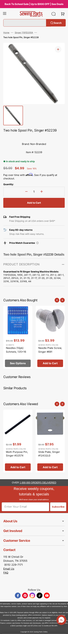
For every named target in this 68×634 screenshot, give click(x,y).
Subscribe (58, 506)
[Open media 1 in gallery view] (58, 49)
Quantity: (8, 184)
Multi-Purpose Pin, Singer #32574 (17, 453)
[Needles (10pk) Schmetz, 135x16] (17, 337)
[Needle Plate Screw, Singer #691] (50, 337)
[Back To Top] (63, 629)
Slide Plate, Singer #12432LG (49, 453)
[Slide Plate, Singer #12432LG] (50, 441)
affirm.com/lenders (34, 615)
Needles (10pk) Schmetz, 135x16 (16, 349)
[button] (4, 13)
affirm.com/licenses (51, 623)
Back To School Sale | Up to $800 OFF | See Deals (34, 4)
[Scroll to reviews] (34, 136)
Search (57, 22)
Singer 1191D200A (24, 32)
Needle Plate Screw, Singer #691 (50, 349)
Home (6, 32)
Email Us (8, 568)
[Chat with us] (53, 13)
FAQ (5, 572)
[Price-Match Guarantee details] (37, 243)
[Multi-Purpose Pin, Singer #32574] (17, 441)
